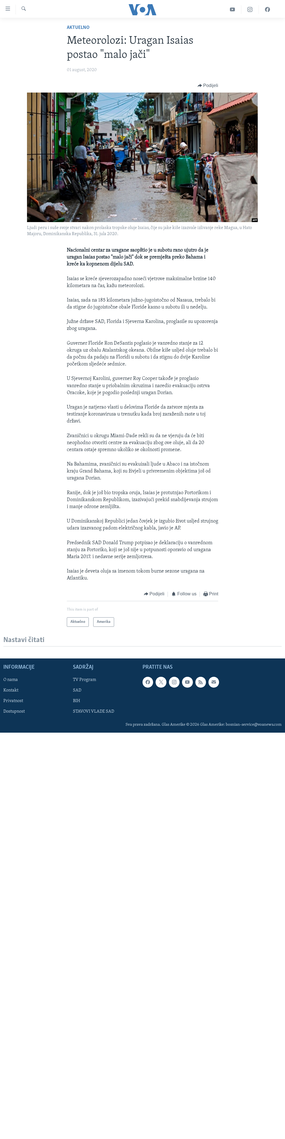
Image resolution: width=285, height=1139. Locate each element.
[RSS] (200, 682)
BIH (76, 701)
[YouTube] (232, 9)
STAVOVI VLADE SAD (93, 711)
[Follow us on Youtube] (187, 682)
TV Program (84, 680)
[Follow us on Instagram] (174, 682)
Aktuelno (78, 27)
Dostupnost (14, 711)
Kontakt (10, 690)
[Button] (208, 85)
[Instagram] (250, 9)
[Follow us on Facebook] (147, 682)
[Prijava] (213, 682)
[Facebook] (267, 9)
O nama (10, 680)
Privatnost (13, 701)
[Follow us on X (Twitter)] (161, 682)
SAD (77, 690)
